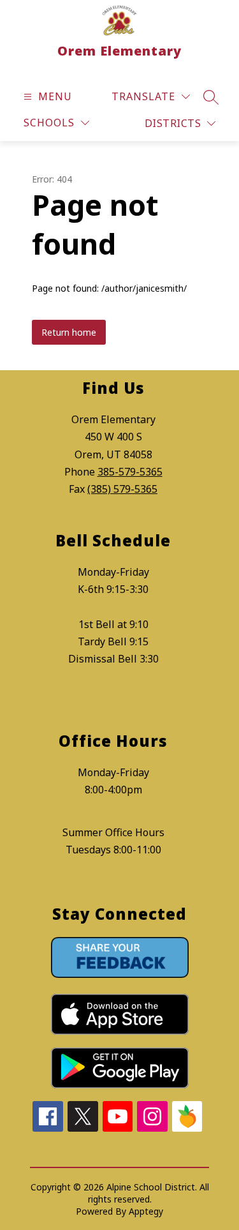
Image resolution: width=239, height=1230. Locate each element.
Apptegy (146, 1211)
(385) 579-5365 (122, 489)
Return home (68, 332)
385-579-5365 (130, 472)
